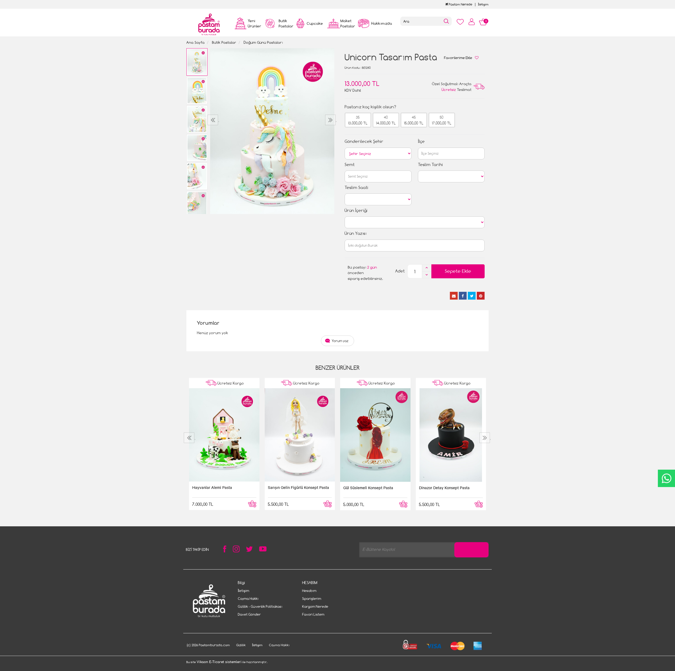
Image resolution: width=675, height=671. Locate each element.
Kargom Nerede (315, 606)
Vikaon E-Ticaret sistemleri (219, 662)
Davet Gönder (249, 614)
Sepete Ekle (458, 271)
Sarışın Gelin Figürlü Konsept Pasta (298, 487)
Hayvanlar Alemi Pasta (212, 487)
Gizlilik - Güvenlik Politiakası (260, 606)
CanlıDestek (666, 478)
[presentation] (213, 120)
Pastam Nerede (460, 4)
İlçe (421, 141)
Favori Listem (313, 614)
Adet (400, 271)
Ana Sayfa (195, 42)
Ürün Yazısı (356, 233)
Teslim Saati (356, 187)
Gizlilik (241, 645)
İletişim (483, 4)
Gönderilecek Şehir (364, 141)
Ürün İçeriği (356, 210)
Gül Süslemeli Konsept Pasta (368, 487)
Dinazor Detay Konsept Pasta (444, 487)
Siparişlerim (311, 598)
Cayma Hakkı (248, 598)
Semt (350, 164)
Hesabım (309, 591)
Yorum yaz (340, 341)
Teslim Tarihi (430, 164)
